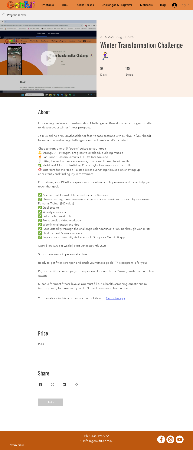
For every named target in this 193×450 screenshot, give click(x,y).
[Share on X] (52, 384)
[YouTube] (180, 439)
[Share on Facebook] (40, 384)
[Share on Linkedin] (64, 384)
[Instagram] (170, 439)
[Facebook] (161, 439)
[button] (48, 58)
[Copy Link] (76, 384)
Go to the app (115, 298)
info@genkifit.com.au (98, 441)
